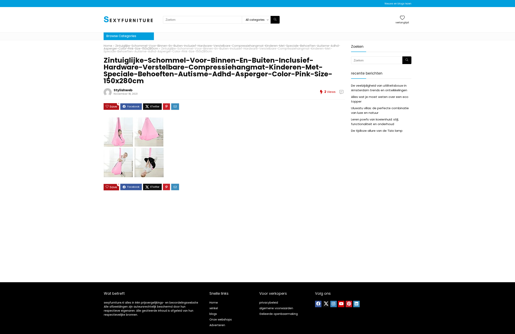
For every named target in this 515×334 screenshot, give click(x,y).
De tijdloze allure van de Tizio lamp (377, 131)
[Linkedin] (356, 304)
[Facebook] (318, 304)
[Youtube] (341, 304)
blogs (213, 314)
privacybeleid (268, 303)
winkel (213, 308)
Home (108, 46)
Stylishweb (123, 90)
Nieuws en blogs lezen (398, 3)
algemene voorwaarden (276, 308)
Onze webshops (220, 319)
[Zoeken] (275, 20)
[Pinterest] (349, 304)
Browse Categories (121, 36)
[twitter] (326, 304)
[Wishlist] (402, 18)
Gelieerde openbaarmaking (278, 314)
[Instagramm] (333, 304)
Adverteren (217, 325)
